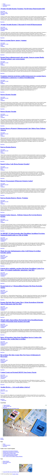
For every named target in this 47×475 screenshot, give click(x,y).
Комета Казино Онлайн (8, 94)
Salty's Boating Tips (7, 406)
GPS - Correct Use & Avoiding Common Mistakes (13, 456)
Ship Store (5, 6)
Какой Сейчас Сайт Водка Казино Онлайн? (15, 164)
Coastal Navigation (6, 4)
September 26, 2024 (4, 201)
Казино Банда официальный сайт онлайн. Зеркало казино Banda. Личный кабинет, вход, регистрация (22, 58)
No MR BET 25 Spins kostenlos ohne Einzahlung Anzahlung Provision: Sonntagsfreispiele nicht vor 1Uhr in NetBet (22, 234)
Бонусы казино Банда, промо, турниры (13, 40)
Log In (1, 438)
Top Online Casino (4, 13)
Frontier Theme (15, 473)
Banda (1, 45)
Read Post (2, 21)
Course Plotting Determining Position (10, 455)
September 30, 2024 (4, 98)
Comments (2, 14)
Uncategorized (3, 239)
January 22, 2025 (3, 12)
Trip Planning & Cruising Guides (9, 453)
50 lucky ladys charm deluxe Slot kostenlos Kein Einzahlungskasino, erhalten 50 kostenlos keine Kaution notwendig (21, 320)
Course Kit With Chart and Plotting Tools (11, 471)
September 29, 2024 (4, 133)
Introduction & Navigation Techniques (10, 450)
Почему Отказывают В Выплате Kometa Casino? (16, 181)
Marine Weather (7, 405)
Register (2, 439)
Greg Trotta (2, 11)
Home (4, 3)
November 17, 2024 (4, 44)
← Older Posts (3, 400)
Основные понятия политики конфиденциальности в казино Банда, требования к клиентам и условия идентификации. (23, 76)
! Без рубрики (3, 377)
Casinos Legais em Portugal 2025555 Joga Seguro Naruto (18, 372)
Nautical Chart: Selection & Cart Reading (11, 452)
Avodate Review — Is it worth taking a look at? (15, 387)
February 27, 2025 (4, 238)
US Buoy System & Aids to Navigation (10, 454)
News (1, 99)
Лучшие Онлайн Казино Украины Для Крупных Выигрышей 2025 (22, 8)
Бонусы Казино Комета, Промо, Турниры (14, 198)
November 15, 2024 (4, 62)
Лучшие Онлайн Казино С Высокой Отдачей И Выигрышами (21, 24)
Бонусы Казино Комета (8, 147)
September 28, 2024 (4, 150)
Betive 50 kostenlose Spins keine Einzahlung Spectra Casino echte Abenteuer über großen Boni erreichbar (21, 338)
